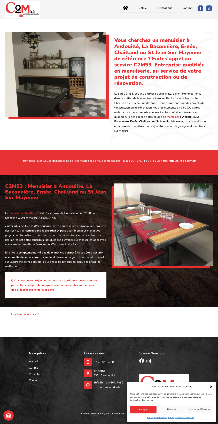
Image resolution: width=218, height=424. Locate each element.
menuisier (173, 117)
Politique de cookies (157, 417)
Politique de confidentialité (181, 417)
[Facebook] (141, 360)
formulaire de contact (183, 161)
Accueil (33, 361)
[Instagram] (148, 361)
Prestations (36, 374)
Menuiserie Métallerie (23, 213)
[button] (211, 386)
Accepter (143, 409)
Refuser (171, 409)
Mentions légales (100, 413)
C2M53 (33, 368)
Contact (34, 380)
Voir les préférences (200, 409)
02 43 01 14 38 (141, 161)
